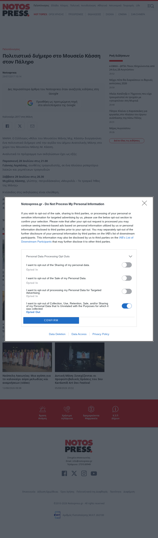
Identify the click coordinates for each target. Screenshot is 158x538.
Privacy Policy (100, 334)
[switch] (127, 264)
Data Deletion (57, 334)
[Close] (145, 204)
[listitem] (79, 256)
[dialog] (79, 269)
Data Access (79, 334)
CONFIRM (51, 320)
